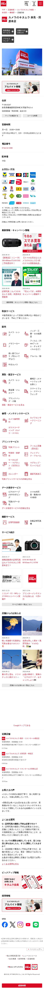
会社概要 (12, 959)
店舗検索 (26, 1)
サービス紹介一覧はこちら (22, 604)
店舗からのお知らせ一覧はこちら (22, 685)
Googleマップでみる (22, 725)
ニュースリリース (30, 956)
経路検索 (22, 985)
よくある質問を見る (10, 864)
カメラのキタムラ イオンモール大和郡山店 (22, 769)
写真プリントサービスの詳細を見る (17, 479)
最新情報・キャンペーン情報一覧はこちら (22, 302)
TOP (3, 10)
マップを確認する (11, 116)
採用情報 (21, 959)
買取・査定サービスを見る (13, 405)
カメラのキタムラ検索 (25, 10)
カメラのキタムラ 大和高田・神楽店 (19, 753)
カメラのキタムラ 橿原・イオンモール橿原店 (22, 738)
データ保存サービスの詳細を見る (16, 508)
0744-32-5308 (7, 148)
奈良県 (4, 12)
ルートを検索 (32, 116)
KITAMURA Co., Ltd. (17, 974)
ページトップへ (36, 949)
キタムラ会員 (34, 2)
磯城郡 (12, 12)
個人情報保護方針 (14, 956)
